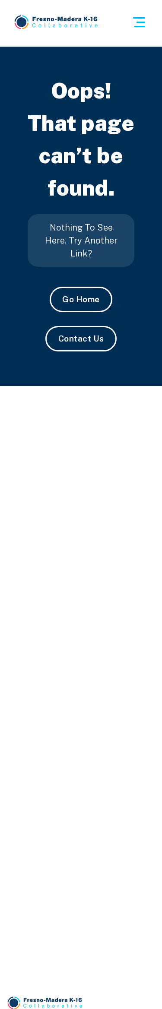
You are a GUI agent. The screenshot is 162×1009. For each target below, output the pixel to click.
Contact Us (81, 338)
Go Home (81, 299)
